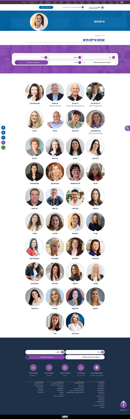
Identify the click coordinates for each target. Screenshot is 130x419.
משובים (24, 2)
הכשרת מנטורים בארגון (79, 383)
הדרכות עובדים (104, 2)
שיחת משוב (81, 387)
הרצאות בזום (60, 387)
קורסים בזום (40, 392)
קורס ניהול (61, 392)
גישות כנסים (55, 2)
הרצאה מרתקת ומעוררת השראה (56, 385)
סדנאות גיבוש (40, 390)
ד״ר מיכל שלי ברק (68, 2)
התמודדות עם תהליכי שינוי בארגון (77, 390)
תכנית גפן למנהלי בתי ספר (32, 2)
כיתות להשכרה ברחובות (58, 396)
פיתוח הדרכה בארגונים (38, 385)
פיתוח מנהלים (111, 2)
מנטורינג (61, 394)
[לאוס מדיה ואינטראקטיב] (65, 417)
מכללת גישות (61, 2)
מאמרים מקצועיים (48, 2)
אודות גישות (117, 2)
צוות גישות (41, 2)
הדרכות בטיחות (82, 2)
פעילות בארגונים (96, 2)
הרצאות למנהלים (39, 387)
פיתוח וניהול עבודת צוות (79, 388)
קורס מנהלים (40, 388)
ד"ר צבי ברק (75, 2)
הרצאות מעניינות (60, 388)
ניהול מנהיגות (81, 385)
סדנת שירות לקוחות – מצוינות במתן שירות (75, 392)
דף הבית (103, 36)
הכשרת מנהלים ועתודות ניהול (57, 383)
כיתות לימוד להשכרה (38, 383)
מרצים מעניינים (60, 390)
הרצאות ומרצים (89, 2)
